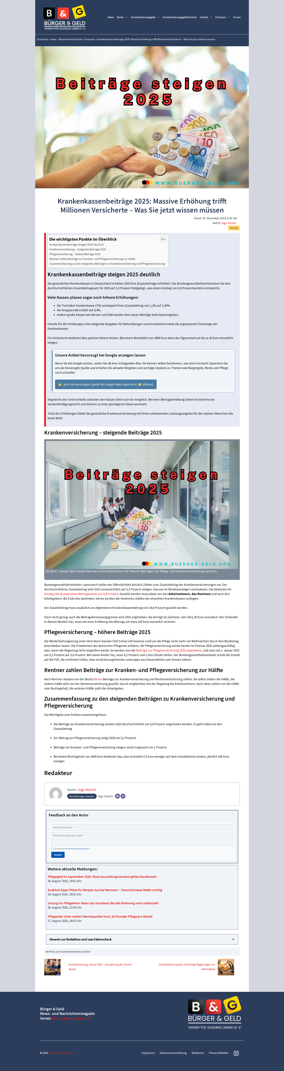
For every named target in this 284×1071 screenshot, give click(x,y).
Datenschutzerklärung (77, 848)
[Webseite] (122, 796)
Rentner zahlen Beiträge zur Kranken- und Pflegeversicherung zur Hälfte (92, 259)
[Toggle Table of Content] (161, 239)
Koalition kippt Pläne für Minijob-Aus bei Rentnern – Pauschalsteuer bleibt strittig (105, 890)
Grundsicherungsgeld (143, 17)
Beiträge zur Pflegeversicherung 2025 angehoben (168, 650)
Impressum (148, 1053)
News (111, 17)
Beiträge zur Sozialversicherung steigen (68, 951)
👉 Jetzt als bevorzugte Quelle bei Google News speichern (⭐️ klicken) (105, 384)
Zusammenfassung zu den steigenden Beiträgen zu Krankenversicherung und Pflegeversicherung (107, 263)
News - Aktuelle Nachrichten (66, 39)
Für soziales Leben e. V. (72, 1018)
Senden (58, 854)
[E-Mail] (117, 796)
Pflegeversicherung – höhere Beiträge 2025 (75, 254)
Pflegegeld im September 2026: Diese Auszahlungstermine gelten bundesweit (102, 876)
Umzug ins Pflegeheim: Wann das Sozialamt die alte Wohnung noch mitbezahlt (103, 903)
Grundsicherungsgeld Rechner (180, 17)
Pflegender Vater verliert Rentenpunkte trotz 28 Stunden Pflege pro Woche (100, 916)
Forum (237, 17)
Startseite (42, 39)
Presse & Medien (218, 1053)
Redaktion (198, 1053)
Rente (120, 17)
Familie (204, 17)
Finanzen (220, 17)
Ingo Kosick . (229, 223)
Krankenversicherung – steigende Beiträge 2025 (77, 249)
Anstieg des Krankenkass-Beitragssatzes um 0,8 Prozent (81, 594)
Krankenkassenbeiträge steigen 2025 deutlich (76, 244)
